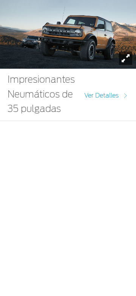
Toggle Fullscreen (126, 58)
